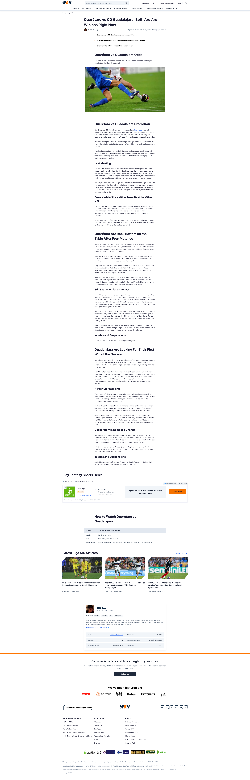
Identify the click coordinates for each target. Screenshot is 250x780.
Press (96, 739)
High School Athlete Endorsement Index (77, 736)
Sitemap (97, 743)
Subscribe (125, 674)
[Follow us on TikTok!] (186, 707)
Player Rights (130, 736)
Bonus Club (145, 3)
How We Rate (99, 732)
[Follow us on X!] (167, 707)
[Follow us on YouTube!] (171, 707)
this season (138, 130)
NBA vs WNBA (68, 722)
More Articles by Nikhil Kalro (96, 627)
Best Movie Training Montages (74, 732)
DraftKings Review (84, 495)
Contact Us (98, 725)
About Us (97, 722)
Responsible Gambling (167, 3)
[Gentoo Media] (123, 752)
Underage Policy (131, 732)
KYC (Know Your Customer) (135, 739)
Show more (180, 554)
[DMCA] (90, 752)
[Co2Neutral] (161, 752)
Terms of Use (130, 729)
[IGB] (109, 752)
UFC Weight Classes (70, 725)
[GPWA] (150, 752)
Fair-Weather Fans (69, 729)
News (154, 3)
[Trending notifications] (186, 3)
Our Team (97, 729)
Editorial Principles (132, 722)
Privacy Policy (130, 725)
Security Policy (130, 743)
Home (64, 13)
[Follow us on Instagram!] (176, 707)
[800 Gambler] (138, 752)
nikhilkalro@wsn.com (116, 635)
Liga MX (70, 13)
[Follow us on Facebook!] (162, 707)
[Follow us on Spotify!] (181, 707)
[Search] (126, 3)
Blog (179, 3)
